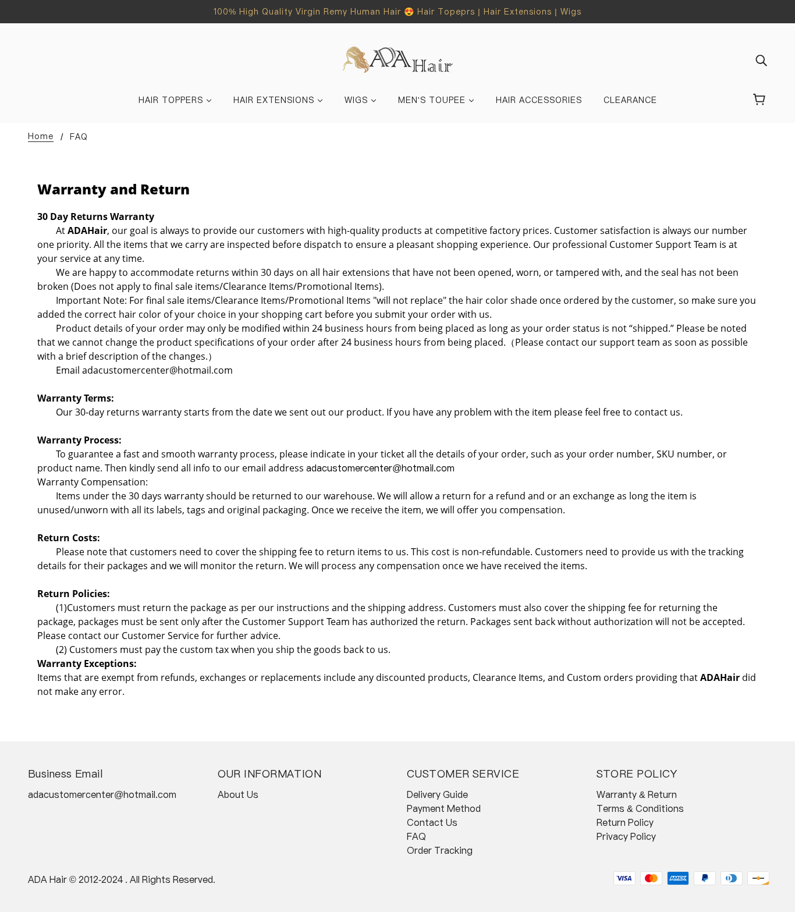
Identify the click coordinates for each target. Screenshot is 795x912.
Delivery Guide (437, 794)
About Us (238, 794)
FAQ (416, 836)
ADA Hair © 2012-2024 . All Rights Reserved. (121, 879)
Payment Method (444, 808)
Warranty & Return (637, 794)
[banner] (397, 59)
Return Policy (625, 822)
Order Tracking (440, 850)
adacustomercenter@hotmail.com (102, 794)
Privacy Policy (626, 836)
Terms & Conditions (640, 808)
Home (41, 136)
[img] (761, 60)
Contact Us (432, 822)
